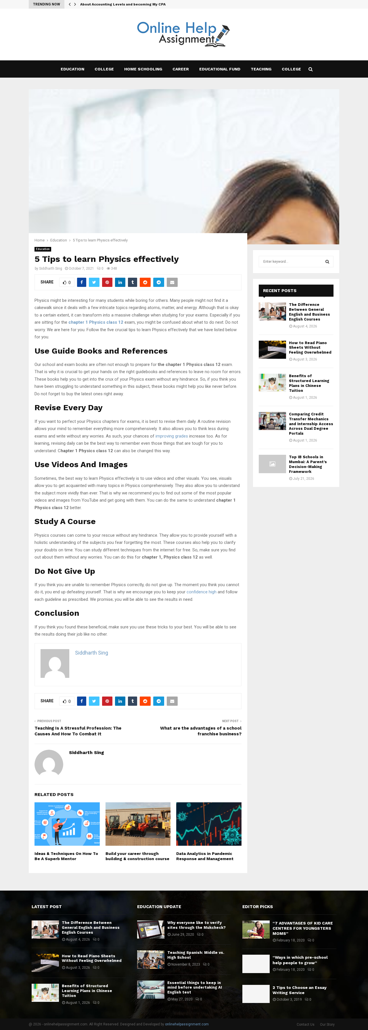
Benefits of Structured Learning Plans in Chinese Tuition (309, 383)
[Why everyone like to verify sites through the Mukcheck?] (150, 929)
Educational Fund (219, 69)
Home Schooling (143, 69)
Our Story (327, 1025)
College (104, 69)
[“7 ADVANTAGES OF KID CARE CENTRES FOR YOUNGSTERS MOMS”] (256, 929)
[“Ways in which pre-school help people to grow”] (256, 964)
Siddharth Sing (50, 268)
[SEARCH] (327, 261)
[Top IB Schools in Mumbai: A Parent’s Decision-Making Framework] (272, 464)
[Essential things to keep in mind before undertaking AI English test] (150, 990)
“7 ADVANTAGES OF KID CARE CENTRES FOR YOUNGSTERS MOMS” (303, 928)
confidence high (201, 591)
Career (180, 69)
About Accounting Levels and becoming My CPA (123, 4)
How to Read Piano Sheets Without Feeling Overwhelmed (310, 348)
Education (72, 69)
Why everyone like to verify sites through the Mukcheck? (196, 925)
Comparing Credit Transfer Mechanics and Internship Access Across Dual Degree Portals (311, 424)
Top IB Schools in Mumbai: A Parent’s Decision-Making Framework (308, 464)
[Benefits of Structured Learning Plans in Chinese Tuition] (272, 383)
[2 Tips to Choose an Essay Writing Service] (256, 994)
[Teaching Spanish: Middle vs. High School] (150, 959)
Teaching (261, 69)
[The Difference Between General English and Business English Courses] (272, 311)
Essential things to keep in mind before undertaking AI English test (194, 988)
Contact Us (306, 1025)
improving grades (172, 436)
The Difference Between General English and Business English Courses (309, 311)
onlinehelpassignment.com (187, 1024)
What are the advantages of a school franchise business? (200, 731)
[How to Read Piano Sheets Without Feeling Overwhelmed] (272, 350)
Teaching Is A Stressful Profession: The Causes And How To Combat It (77, 731)
